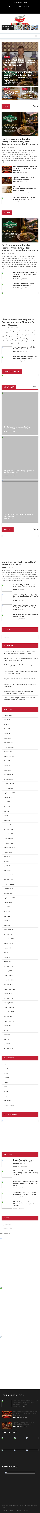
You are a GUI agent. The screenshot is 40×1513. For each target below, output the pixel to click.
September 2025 (9, 756)
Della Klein (16, 172)
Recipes (25, 89)
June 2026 (7, 724)
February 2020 (8, 998)
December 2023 (9, 834)
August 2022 (8, 902)
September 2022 (9, 898)
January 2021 (8, 971)
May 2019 (7, 1039)
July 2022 (7, 907)
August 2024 (8, 797)
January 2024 (8, 829)
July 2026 (7, 720)
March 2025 (7, 770)
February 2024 (8, 825)
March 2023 (7, 870)
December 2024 (9, 784)
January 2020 (8, 1003)
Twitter (12, 1510)
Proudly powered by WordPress (10, 1506)
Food (5, 69)
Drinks (6, 1082)
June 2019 (7, 1035)
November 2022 (9, 889)
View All (35, 106)
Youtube (26, 1510)
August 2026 (8, 715)
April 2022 (7, 921)
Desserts (6, 89)
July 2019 (6, 1030)
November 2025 (9, 747)
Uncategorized (9, 1105)
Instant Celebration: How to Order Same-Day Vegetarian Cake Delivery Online (18, 692)
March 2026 (7, 738)
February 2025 (8, 775)
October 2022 (8, 893)
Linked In (18, 1510)
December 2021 (9, 939)
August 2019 (7, 1026)
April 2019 (7, 1044)
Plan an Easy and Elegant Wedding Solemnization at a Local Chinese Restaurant (21, 659)
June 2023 (7, 861)
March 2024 (7, 820)
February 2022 (8, 930)
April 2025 (7, 765)
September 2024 (9, 793)
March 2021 (7, 962)
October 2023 (8, 843)
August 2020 (8, 994)
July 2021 (6, 953)
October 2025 (8, 752)
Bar (5, 1064)
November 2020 (9, 980)
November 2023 (9, 838)
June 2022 (7, 911)
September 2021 (9, 943)
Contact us (27, 7)
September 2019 (9, 1021)
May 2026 (7, 729)
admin (6, 83)
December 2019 (9, 1007)
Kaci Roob (7, 97)
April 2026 (7, 733)
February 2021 (8, 966)
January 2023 (8, 880)
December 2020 (9, 975)
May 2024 (7, 811)
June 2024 (7, 807)
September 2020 (9, 989)
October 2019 (8, 1016)
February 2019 (8, 1048)
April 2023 (7, 866)
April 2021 (7, 957)
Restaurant (7, 1100)
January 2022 (8, 934)
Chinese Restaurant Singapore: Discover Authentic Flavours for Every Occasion (20, 672)
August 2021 (7, 948)
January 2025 (8, 779)
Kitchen (6, 1091)
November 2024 (9, 788)
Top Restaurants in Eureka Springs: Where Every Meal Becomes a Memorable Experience (19, 653)
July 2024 (7, 802)
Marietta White (18, 193)
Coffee (6, 1073)
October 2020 (8, 984)
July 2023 (7, 857)
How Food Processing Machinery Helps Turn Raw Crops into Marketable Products (20, 699)
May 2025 (7, 761)
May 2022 (7, 916)
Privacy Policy (18, 7)
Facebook (4, 1510)
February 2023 (8, 875)
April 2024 (7, 816)
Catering (6, 57)
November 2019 (9, 1012)
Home (11, 7)
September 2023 (9, 848)
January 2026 (8, 743)
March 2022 (7, 925)
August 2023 (8, 852)
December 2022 (9, 884)
